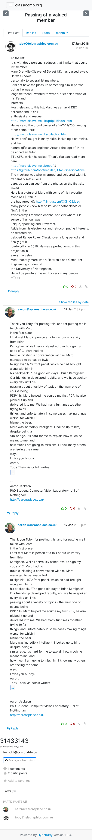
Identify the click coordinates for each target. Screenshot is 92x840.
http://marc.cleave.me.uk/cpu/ (32, 165)
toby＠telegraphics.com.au (38, 43)
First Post (12, 33)
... (12, 472)
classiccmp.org (28, 5)
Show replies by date (74, 302)
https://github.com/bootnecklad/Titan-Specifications (48, 170)
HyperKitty (45, 835)
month (61, 33)
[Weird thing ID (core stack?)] (86, 13)
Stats (46, 33)
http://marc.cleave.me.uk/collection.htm (39, 134)
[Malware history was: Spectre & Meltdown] (6, 13)
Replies (31, 33)
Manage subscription (21, 760)
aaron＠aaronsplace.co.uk (37, 309)
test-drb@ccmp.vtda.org (20, 752)
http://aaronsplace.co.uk (27, 499)
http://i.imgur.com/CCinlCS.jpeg (58, 201)
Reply (14, 291)
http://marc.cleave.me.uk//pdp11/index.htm (41, 121)
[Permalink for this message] (86, 286)
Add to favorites (19, 780)
